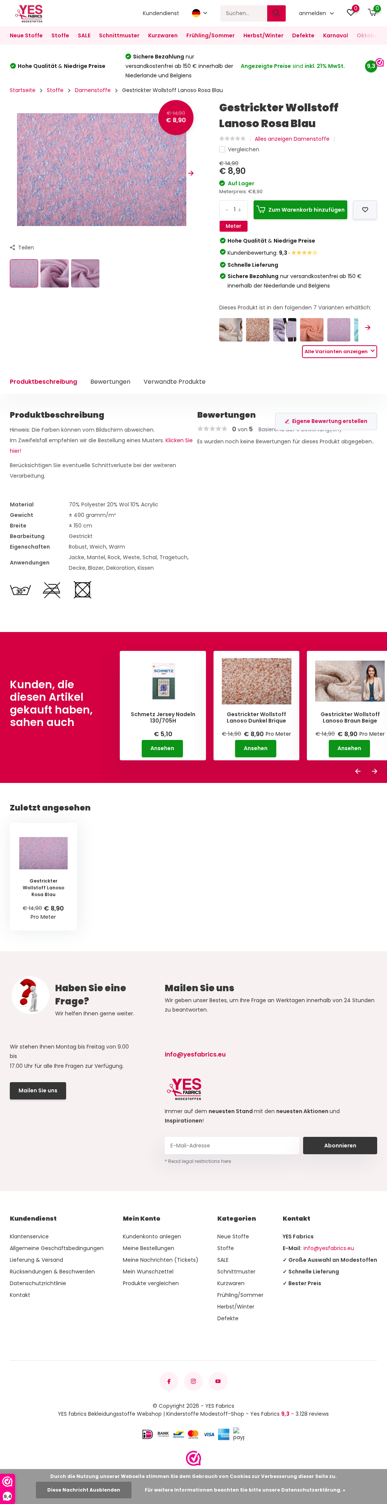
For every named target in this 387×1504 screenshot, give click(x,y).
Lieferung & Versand (36, 1260)
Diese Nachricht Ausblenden (83, 1490)
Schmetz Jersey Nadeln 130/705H (163, 717)
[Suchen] (276, 13)
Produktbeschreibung (43, 381)
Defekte (303, 35)
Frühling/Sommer (210, 35)
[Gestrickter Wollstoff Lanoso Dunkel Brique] (257, 329)
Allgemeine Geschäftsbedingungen (57, 1248)
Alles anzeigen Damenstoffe (292, 139)
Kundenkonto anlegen (152, 1236)
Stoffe (60, 35)
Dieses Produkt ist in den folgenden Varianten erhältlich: (295, 307)
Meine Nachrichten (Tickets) (160, 1260)
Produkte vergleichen (151, 1283)
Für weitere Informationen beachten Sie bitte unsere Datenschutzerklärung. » (245, 1490)
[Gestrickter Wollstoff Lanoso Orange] (311, 329)
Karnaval (335, 35)
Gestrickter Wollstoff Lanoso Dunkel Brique (256, 717)
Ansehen (162, 748)
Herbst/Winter (263, 35)
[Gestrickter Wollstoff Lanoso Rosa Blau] (338, 329)
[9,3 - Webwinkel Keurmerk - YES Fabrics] (193, 1458)
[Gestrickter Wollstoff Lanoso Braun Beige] (230, 329)
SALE (84, 35)
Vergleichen (243, 149)
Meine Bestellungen (148, 1248)
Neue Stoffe (26, 35)
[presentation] (12, 174)
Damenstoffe (93, 90)
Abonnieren (340, 1145)
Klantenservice (29, 1236)
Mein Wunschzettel (148, 1271)
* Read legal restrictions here (198, 1161)
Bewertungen (110, 381)
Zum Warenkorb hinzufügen (306, 210)
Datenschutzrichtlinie (38, 1283)
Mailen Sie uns (38, 1090)
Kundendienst (161, 13)
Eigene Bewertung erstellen (329, 421)
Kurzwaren (163, 35)
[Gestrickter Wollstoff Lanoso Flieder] (284, 329)
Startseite (23, 90)
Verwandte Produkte (175, 381)
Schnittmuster (119, 35)
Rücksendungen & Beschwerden (52, 1271)
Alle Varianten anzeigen (337, 351)
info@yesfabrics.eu (195, 1054)
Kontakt (20, 1295)
